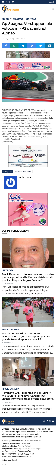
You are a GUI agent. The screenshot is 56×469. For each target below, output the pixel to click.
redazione (8, 283)
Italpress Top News (24, 18)
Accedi (51, 2)
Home (6, 18)
